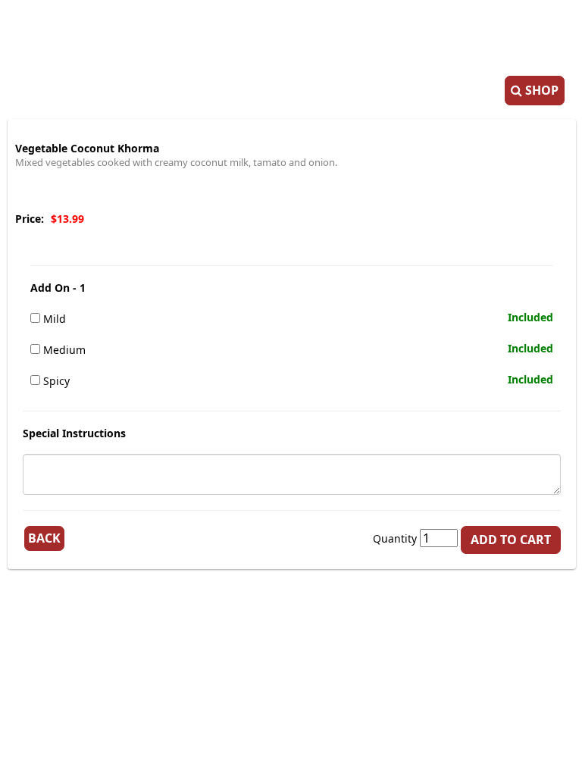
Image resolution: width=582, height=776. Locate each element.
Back (44, 538)
